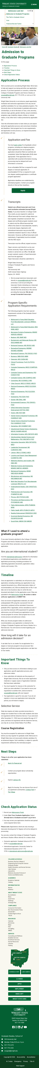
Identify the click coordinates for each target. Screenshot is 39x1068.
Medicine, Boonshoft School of (17, 873)
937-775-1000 (19, 1022)
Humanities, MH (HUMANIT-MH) (21, 426)
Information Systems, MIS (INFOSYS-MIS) (24, 434)
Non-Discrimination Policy (15, 910)
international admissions (14, 557)
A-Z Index (19, 979)
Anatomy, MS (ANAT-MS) (18, 337)
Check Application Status (12, 74)
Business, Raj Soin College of (16, 861)
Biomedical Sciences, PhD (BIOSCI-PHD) (24, 353)
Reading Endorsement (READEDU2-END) (24, 513)
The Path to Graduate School (15, 17)
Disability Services (13, 938)
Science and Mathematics (15, 875)
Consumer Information (14, 908)
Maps (9, 925)
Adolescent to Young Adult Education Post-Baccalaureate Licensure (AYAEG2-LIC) (23, 322)
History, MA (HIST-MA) (18, 413)
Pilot (9, 926)
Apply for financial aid (15, 763)
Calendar (10, 921)
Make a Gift (19, 994)
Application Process (10, 66)
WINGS (10, 930)
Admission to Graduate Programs (17, 14)
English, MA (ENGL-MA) (18, 400)
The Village (11, 792)
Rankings (10, 900)
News (9, 897)
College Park (30, 790)
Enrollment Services (14, 939)
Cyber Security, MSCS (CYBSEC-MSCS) (23, 383)
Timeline (6, 68)
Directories (11, 923)
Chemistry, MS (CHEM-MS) (19, 359)
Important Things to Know (12, 70)
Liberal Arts (11, 871)
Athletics (13, 889)
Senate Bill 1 (11, 911)
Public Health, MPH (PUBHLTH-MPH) (23, 510)
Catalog (10, 882)
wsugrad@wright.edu (7, 95)
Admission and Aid (25, 47)
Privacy (25, 1061)
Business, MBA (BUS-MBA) (19, 356)
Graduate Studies (13, 47)
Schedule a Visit (14, 972)
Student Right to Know (14, 913)
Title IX (10, 915)
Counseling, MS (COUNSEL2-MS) (21, 380)
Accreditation (12, 895)
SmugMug (13, 928)
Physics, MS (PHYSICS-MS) (20, 497)
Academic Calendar (13, 880)
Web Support (20, 1066)
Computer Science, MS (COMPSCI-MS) (23, 378)
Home (4, 47)
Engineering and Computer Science (18, 863)
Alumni (12, 887)
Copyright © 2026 (9, 1057)
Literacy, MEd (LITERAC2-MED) (21, 452)
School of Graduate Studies (11, 6)
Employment (19, 989)
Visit (7, 20)
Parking (10, 945)
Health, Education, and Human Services (19, 867)
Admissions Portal (17, 594)
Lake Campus (12, 869)
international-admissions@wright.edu (21, 851)
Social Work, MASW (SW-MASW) (21, 521)
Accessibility (21, 1057)
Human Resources (13, 941)
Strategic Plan (12, 902)
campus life (17, 780)
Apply (23, 190)
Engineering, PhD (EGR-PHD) (20, 397)
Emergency (17, 1061)
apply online (18, 145)
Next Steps (7, 72)
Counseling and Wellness (15, 936)
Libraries (10, 943)
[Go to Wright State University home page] (14, 3)
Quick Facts (11, 898)
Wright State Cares (19, 999)
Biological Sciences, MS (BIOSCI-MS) (23, 345)
